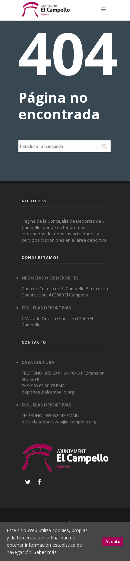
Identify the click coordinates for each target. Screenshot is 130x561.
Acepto (112, 541)
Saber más (45, 552)
